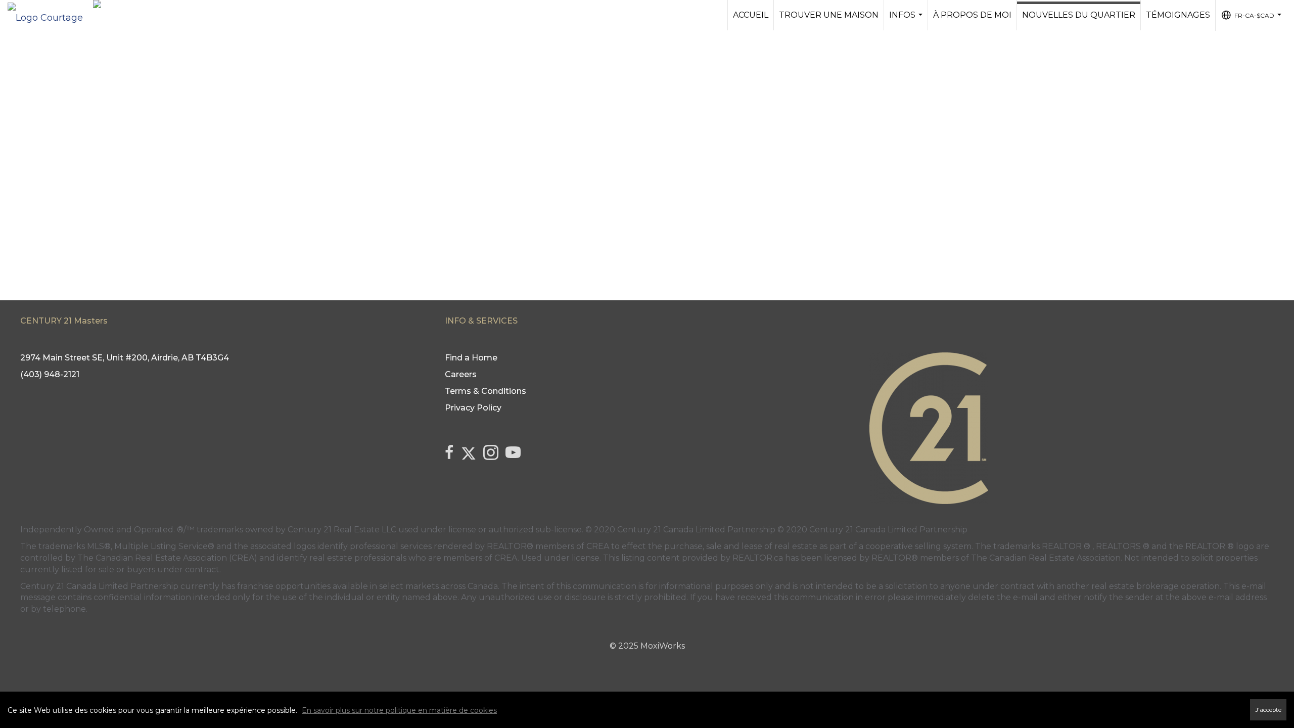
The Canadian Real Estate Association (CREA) (167, 558)
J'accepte (1268, 709)
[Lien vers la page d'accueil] (50, 15)
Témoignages (1178, 15)
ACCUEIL (750, 15)
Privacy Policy (473, 408)
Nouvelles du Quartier (1078, 15)
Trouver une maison (829, 15)
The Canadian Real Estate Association (1046, 558)
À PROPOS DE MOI (972, 15)
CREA (597, 546)
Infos (907, 20)
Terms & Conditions (485, 391)
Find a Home (471, 357)
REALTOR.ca (757, 558)
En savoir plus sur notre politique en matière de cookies (399, 710)
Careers (461, 374)
